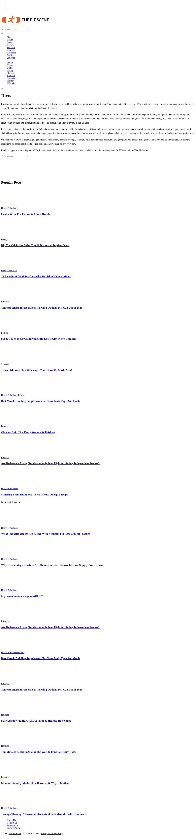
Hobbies (5, 746)
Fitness (10, 37)
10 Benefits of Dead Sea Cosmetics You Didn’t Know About (36, 276)
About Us (11, 820)
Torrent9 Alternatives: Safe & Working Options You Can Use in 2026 (41, 307)
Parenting (5, 777)
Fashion (10, 55)
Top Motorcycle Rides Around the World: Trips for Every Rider (38, 751)
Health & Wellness (9, 208)
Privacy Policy (13, 828)
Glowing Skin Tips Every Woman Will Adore (28, 432)
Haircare (11, 50)
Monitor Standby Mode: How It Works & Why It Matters (35, 783)
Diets (9, 42)
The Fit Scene (15, 833)
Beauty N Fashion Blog (52, 833)
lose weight (29, 139)
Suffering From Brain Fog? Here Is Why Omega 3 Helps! (35, 494)
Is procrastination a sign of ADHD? (22, 596)
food (15, 118)
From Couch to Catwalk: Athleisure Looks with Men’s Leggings (38, 338)
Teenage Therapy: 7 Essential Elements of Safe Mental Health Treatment (43, 814)
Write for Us (12, 825)
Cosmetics (11, 52)
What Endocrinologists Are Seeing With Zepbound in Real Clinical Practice (45, 533)
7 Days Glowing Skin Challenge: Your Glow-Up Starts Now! (36, 369)
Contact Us (12, 823)
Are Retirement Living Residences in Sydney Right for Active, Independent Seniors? (50, 463)
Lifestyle (11, 58)
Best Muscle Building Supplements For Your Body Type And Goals (40, 401)
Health (10, 40)
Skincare (11, 47)
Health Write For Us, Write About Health (25, 214)
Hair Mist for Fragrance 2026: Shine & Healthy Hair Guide (36, 720)
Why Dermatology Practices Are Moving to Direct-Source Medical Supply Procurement (52, 564)
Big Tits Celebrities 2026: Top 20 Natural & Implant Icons (35, 245)
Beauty (10, 45)
